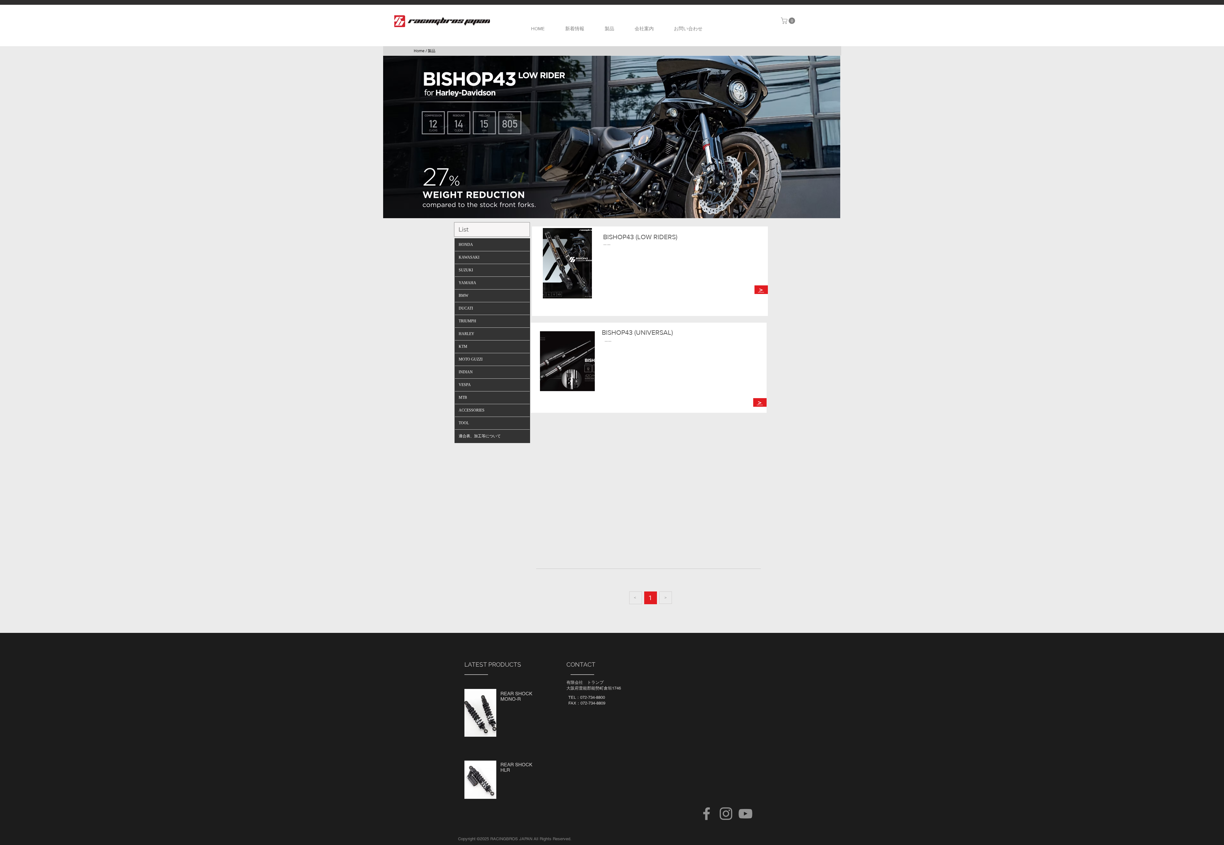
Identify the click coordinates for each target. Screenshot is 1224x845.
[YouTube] (745, 813)
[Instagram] (726, 813)
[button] (789, 21)
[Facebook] (706, 813)
